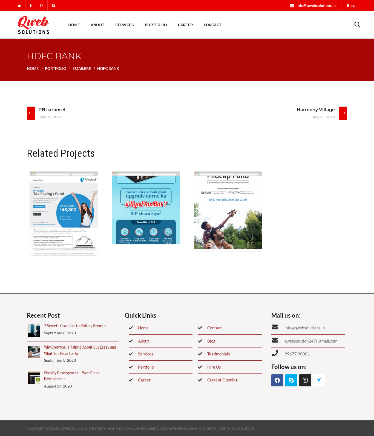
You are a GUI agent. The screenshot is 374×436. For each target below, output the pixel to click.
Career (185, 24)
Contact (212, 24)
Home (74, 24)
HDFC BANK (133, 224)
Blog (351, 5)
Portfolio (156, 24)
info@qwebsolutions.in (316, 5)
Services (124, 24)
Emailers (82, 68)
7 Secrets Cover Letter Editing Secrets (75, 325)
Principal (46, 235)
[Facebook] (277, 380)
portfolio (55, 68)
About (97, 24)
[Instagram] (305, 380)
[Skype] (291, 380)
